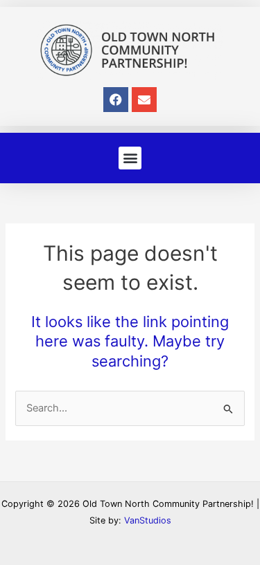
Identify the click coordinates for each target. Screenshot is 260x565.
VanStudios (147, 520)
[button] (130, 158)
